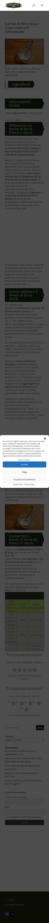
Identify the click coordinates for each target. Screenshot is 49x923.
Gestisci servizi (24, 459)
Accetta (24, 464)
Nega (24, 472)
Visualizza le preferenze (25, 479)
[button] (45, 438)
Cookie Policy (18, 484)
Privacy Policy (29, 484)
